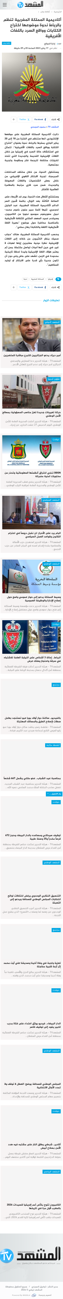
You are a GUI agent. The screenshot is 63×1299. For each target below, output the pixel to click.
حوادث (56, 440)
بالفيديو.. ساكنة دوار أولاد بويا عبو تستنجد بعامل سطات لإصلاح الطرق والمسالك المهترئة (33, 720)
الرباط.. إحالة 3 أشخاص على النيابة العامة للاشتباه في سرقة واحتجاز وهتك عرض (32, 659)
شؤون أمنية (53, 379)
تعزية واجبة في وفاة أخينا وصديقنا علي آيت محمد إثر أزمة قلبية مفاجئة (32, 965)
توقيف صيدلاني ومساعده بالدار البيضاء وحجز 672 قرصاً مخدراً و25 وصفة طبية (33, 837)
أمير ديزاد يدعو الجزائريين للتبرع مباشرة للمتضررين (32, 355)
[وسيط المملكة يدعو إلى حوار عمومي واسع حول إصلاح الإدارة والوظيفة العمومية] (31, 576)
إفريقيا (50, 279)
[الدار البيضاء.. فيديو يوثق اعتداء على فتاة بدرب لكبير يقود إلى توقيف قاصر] (31, 1003)
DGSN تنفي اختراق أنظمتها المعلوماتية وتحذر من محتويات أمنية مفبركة (33, 475)
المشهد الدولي (52, 322)
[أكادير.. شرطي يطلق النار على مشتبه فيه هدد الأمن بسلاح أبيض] (31, 1124)
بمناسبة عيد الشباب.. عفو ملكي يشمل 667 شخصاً (32, 778)
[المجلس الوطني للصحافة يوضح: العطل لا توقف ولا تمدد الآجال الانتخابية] (31, 1063)
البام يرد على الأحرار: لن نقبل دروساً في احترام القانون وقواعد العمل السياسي (34, 535)
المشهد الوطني (51, 564)
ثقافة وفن (6, 43)
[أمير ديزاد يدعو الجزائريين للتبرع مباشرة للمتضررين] (31, 335)
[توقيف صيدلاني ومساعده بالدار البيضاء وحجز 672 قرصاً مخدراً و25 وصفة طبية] (31, 815)
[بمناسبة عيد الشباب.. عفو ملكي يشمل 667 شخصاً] (31, 758)
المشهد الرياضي (51, 1172)
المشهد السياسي (51, 500)
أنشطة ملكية (52, 745)
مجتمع (56, 685)
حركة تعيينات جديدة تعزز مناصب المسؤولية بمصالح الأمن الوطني (31, 414)
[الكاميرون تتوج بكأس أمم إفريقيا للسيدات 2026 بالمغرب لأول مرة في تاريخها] (31, 1184)
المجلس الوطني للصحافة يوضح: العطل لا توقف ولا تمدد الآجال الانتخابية (32, 1086)
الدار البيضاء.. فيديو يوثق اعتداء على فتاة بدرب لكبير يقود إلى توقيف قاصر (34, 1025)
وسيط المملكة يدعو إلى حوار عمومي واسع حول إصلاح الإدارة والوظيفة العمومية (34, 599)
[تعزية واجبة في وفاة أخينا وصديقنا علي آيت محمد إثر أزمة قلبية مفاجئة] (31, 942)
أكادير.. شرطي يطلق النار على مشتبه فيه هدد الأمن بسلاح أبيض (34, 1146)
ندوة (25, 279)
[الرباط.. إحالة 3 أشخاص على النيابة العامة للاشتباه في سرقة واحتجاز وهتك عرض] (31, 637)
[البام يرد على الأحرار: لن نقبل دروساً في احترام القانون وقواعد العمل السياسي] (31, 513)
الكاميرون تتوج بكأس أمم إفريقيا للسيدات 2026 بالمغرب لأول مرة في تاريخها (34, 1207)
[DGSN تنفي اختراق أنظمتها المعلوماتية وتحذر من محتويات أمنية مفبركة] (31, 452)
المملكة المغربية (37, 279)
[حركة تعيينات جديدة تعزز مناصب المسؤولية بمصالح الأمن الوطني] (31, 392)
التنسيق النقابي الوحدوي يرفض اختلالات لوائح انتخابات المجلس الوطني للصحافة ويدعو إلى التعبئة (34, 899)
